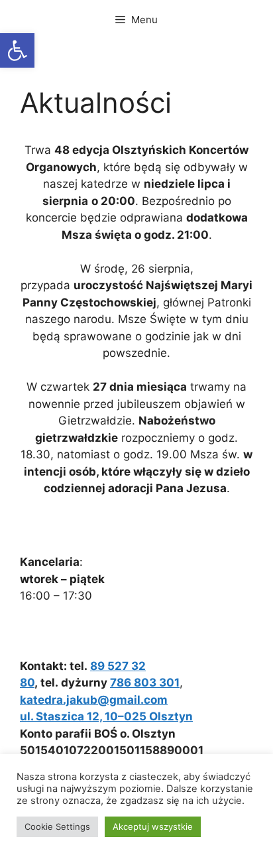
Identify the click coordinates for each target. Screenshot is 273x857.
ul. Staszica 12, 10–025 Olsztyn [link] (106, 716)
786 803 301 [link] (145, 682)
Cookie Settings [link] (57, 826)
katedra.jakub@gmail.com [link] (94, 699)
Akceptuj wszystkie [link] (153, 826)
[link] (17, 50)
